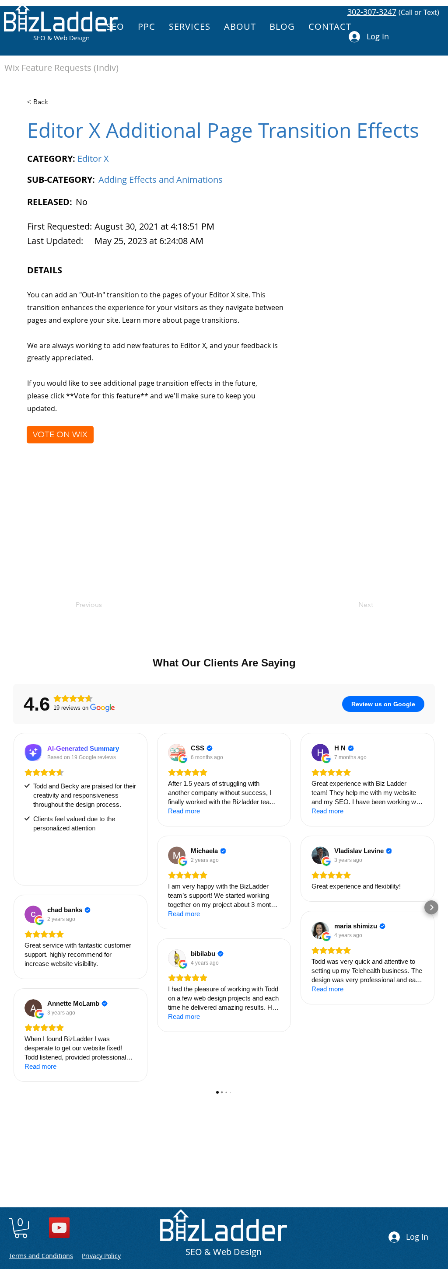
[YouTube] (59, 1227)
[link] (21, 1228)
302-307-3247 (371, 12)
